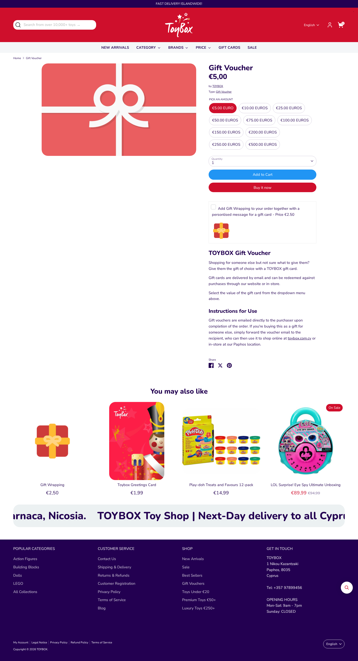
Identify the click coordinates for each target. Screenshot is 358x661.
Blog (102, 608)
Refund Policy (79, 642)
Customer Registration (116, 583)
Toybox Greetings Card (136, 484)
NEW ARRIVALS (115, 47)
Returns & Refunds (113, 575)
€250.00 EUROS (226, 144)
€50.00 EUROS (225, 120)
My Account (20, 642)
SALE (252, 47)
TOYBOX (217, 86)
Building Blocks (26, 567)
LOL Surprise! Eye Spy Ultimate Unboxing (306, 484)
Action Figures (25, 558)
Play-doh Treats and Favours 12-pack (221, 484)
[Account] (330, 25)
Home (17, 58)
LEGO (18, 583)
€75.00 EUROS (259, 120)
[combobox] (54, 24)
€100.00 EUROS (295, 120)
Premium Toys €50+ (199, 599)
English (309, 25)
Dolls (17, 575)
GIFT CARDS (229, 47)
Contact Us (107, 558)
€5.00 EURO (222, 108)
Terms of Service (112, 599)
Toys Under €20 (195, 591)
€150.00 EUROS (226, 132)
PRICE (201, 47)
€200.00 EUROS (263, 132)
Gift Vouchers (193, 583)
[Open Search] (17, 24)
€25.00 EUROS (289, 108)
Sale (186, 567)
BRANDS (176, 47)
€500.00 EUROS (263, 144)
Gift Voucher (34, 58)
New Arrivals (193, 558)
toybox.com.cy (299, 338)
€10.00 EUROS (255, 108)
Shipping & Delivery (114, 567)
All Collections (25, 591)
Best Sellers (192, 575)
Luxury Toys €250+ (198, 608)
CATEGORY (146, 47)
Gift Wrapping (52, 484)
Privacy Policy (109, 591)
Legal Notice (39, 642)
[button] (347, 588)
